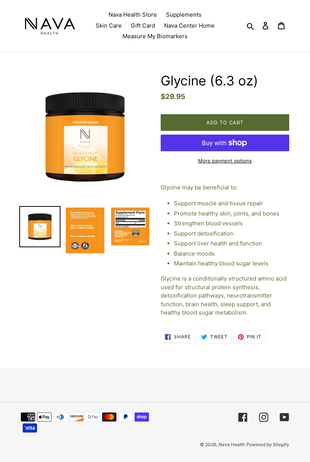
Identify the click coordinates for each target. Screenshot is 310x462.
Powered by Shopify (267, 444)
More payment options (225, 161)
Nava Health (232, 444)
